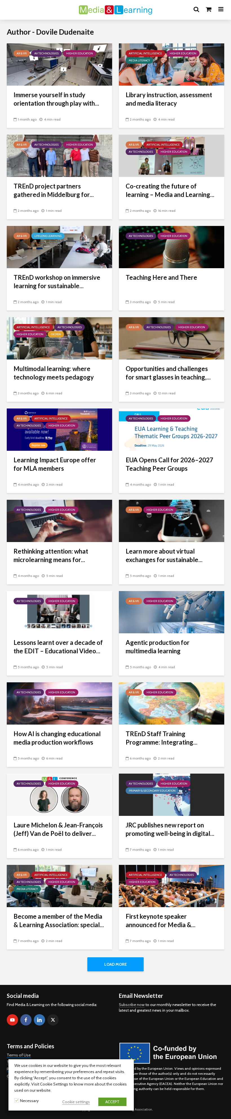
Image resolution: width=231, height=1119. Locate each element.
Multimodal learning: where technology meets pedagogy (54, 373)
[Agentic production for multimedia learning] (171, 611)
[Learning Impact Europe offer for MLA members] (59, 429)
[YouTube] (12, 1019)
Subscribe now (132, 1004)
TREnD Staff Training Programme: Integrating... (161, 738)
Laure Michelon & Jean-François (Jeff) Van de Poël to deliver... (58, 829)
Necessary (29, 1100)
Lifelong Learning (47, 236)
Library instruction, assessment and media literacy (169, 99)
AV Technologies (46, 53)
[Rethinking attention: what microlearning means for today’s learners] (59, 520)
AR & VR (22, 53)
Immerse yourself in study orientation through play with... (56, 99)
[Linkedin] (39, 1019)
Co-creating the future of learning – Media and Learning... (170, 190)
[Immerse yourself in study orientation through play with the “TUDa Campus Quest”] (59, 64)
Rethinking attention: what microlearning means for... (51, 555)
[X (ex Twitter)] (53, 1019)
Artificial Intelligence (145, 53)
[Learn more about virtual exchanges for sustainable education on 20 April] (171, 520)
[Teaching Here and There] (171, 246)
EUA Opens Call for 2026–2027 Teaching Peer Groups (169, 464)
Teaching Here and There (162, 277)
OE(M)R (56, 334)
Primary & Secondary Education (152, 790)
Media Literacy (139, 60)
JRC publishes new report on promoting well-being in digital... (170, 829)
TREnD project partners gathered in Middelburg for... (54, 190)
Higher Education (79, 53)
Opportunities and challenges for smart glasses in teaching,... (168, 373)
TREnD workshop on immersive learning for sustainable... (57, 282)
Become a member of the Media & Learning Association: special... (59, 920)
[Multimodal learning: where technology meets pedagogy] (59, 338)
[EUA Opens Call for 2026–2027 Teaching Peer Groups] (171, 429)
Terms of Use (19, 1055)
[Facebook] (26, 1019)
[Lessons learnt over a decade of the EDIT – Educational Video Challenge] (59, 611)
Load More (115, 964)
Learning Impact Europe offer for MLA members (55, 464)
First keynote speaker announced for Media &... (161, 920)
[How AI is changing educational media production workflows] (59, 703)
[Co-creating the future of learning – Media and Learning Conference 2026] (171, 155)
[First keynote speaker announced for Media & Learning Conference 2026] (171, 885)
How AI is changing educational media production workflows (57, 738)
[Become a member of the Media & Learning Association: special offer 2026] (59, 885)
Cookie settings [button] (76, 1101)
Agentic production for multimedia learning (158, 647)
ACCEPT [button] (112, 1101)
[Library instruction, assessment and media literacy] (171, 64)
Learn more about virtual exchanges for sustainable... (164, 555)
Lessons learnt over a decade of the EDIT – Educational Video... (58, 647)
